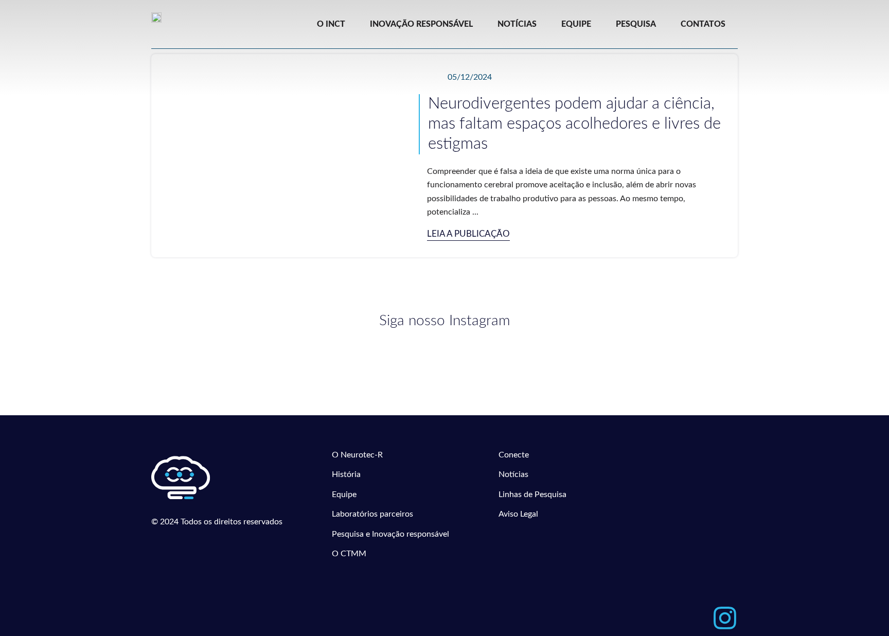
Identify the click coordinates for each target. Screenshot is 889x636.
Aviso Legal (518, 514)
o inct (331, 24)
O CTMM (349, 554)
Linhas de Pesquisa (532, 494)
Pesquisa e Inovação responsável (390, 534)
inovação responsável (421, 24)
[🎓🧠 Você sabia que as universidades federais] (666, 352)
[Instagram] (725, 618)
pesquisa (636, 24)
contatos (703, 24)
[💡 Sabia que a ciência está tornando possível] (222, 353)
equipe (576, 24)
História (346, 474)
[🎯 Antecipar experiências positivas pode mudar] (518, 357)
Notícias (513, 474)
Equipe (344, 494)
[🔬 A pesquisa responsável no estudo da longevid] (370, 358)
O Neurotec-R (357, 455)
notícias (517, 24)
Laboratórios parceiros (372, 514)
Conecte (514, 455)
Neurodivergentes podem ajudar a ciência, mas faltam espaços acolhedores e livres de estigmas (574, 124)
